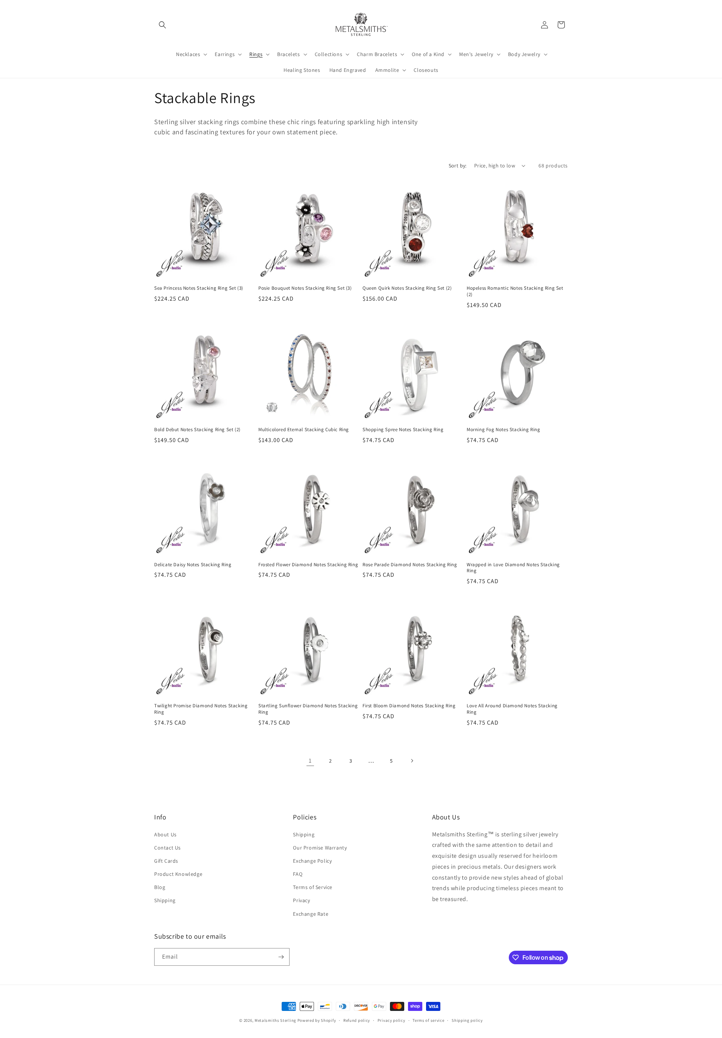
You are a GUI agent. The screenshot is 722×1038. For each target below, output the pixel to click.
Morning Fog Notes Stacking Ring (503, 430)
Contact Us (167, 847)
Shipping (165, 900)
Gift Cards (166, 860)
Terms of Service (312, 887)
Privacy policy (391, 1020)
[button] (162, 25)
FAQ (297, 874)
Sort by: (458, 165)
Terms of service (428, 1020)
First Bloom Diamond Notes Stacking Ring (409, 706)
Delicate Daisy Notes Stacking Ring (192, 565)
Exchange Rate (310, 913)
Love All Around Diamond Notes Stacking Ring (512, 709)
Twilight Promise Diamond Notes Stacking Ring (200, 709)
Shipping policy (467, 1020)
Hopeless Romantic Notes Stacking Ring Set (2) (515, 291)
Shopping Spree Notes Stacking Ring (403, 430)
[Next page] (411, 760)
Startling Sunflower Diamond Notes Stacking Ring (308, 709)
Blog (159, 887)
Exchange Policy (312, 860)
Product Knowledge (178, 874)
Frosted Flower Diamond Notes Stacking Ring (308, 565)
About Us (165, 834)
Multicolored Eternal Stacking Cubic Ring (303, 430)
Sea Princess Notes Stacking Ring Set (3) (198, 288)
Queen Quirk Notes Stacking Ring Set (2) (407, 288)
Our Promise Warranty (320, 847)
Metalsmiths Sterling (275, 1020)
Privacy (301, 900)
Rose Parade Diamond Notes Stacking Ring (410, 565)
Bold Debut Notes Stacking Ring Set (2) (197, 430)
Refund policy (356, 1020)
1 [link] (310, 760)
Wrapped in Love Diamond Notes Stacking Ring (513, 568)
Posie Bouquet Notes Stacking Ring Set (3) (305, 288)
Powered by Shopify (316, 1020)
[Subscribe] (281, 957)
